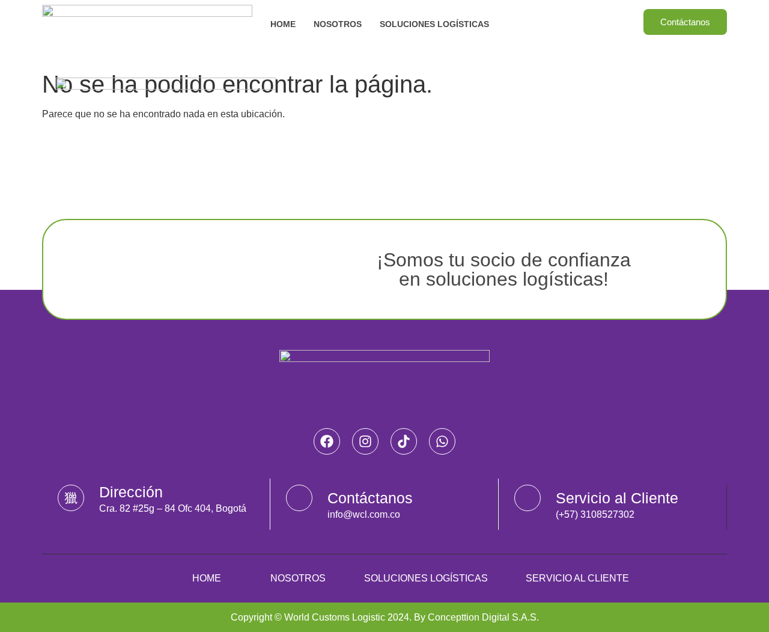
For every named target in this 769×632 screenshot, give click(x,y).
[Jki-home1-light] (71, 498)
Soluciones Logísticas (434, 24)
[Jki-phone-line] (527, 498)
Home (283, 24)
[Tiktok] (404, 441)
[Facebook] (327, 441)
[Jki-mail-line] (299, 498)
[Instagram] (365, 441)
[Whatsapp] (442, 441)
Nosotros (338, 24)
